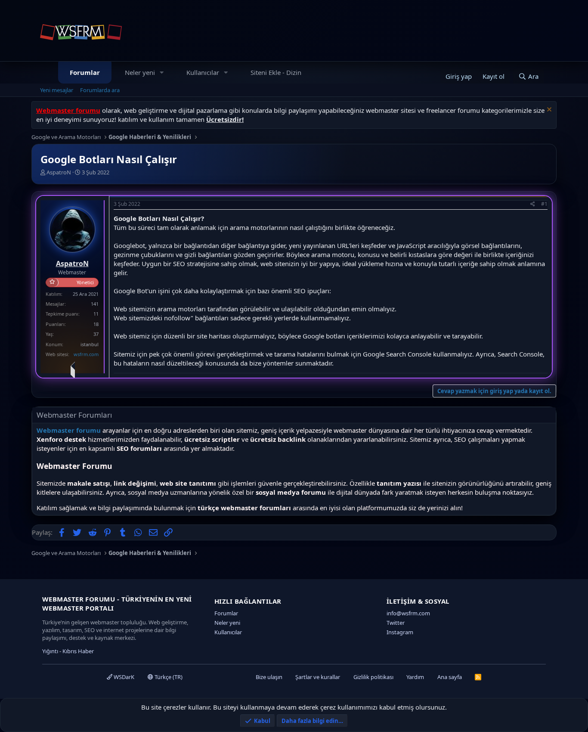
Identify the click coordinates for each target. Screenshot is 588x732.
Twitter (396, 623)
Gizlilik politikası (373, 677)
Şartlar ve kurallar (317, 677)
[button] (162, 73)
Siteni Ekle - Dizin (276, 72)
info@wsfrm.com (408, 613)
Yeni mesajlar (56, 90)
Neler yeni (140, 72)
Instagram (400, 632)
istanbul (89, 344)
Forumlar (85, 72)
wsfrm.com (86, 354)
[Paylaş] (532, 204)
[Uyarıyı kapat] (548, 110)
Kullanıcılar (202, 72)
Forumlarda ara (100, 90)
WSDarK (123, 677)
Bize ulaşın (269, 677)
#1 (544, 204)
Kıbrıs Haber (78, 651)
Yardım (415, 677)
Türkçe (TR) (168, 677)
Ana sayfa (449, 677)
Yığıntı (50, 651)
